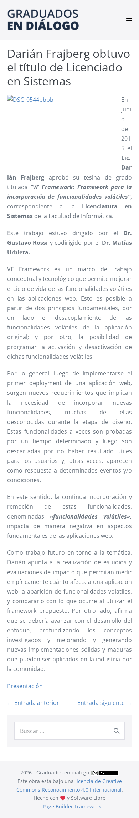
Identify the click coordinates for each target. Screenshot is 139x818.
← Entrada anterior (33, 703)
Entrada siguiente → (104, 703)
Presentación (25, 686)
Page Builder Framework (72, 806)
